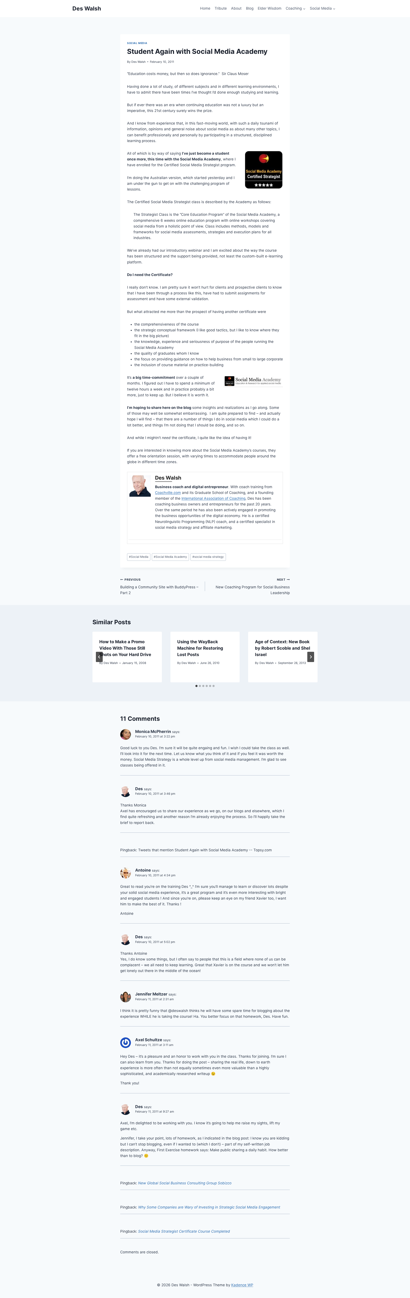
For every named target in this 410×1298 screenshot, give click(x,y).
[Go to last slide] (99, 657)
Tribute (221, 8)
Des (139, 788)
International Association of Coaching (213, 498)
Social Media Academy (170, 556)
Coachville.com (168, 492)
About (236, 8)
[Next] (310, 657)
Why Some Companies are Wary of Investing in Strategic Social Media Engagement (209, 1207)
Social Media (137, 43)
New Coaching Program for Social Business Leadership (253, 586)
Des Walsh (138, 61)
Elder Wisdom (269, 8)
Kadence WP (242, 1285)
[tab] (196, 686)
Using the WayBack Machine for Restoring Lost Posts (200, 648)
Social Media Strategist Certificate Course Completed (184, 1231)
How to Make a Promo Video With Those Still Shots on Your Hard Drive (125, 648)
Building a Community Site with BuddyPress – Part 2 (159, 586)
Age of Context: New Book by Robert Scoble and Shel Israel (282, 648)
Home (205, 8)
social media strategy (208, 556)
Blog (249, 8)
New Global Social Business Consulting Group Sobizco (184, 1183)
